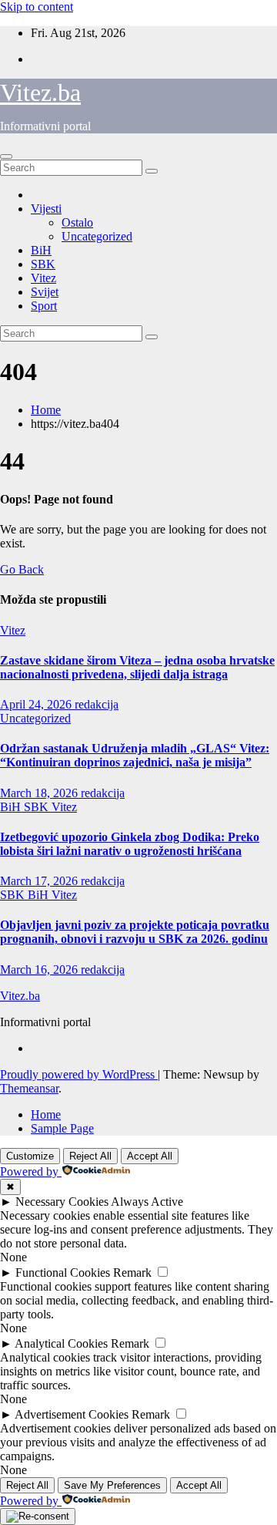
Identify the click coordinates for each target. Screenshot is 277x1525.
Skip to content (36, 6)
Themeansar (29, 1088)
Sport (44, 305)
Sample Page (62, 1128)
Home (46, 409)
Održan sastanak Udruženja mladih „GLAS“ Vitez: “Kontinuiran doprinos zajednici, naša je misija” (134, 755)
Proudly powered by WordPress (79, 1074)
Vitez (43, 277)
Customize (30, 1156)
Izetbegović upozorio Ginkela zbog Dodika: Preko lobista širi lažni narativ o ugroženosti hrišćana (129, 843)
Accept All (149, 1156)
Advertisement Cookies (71, 1414)
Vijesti (46, 208)
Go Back (22, 569)
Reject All (90, 1156)
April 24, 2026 (37, 704)
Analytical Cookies (61, 1343)
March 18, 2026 (40, 793)
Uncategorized (97, 236)
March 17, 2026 (40, 880)
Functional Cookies (62, 1272)
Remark (132, 1272)
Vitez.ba (40, 92)
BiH (41, 250)
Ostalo (77, 222)
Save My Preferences (112, 1485)
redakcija (96, 704)
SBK (43, 264)
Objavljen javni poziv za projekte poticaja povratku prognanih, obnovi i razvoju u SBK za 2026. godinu (134, 931)
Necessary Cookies (61, 1201)
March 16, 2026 (40, 969)
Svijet (44, 291)
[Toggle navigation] (6, 156)
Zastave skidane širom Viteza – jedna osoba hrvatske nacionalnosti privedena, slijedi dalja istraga (137, 667)
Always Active (147, 1201)
